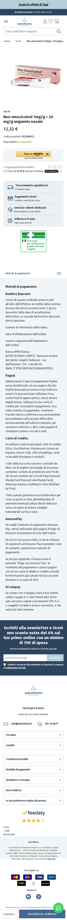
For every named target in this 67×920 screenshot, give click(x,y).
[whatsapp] (58, 908)
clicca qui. (51, 859)
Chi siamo (11, 735)
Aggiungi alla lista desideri (20, 167)
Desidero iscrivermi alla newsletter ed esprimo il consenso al (33, 666)
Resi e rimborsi (13, 790)
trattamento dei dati (16, 668)
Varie (18, 41)
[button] (33, 155)
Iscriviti (55, 658)
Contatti (10, 745)
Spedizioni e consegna (18, 779)
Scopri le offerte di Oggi (33, 4)
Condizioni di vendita (17, 759)
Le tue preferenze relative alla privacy (26, 800)
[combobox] (33, 31)
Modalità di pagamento (18, 769)
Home (7, 41)
